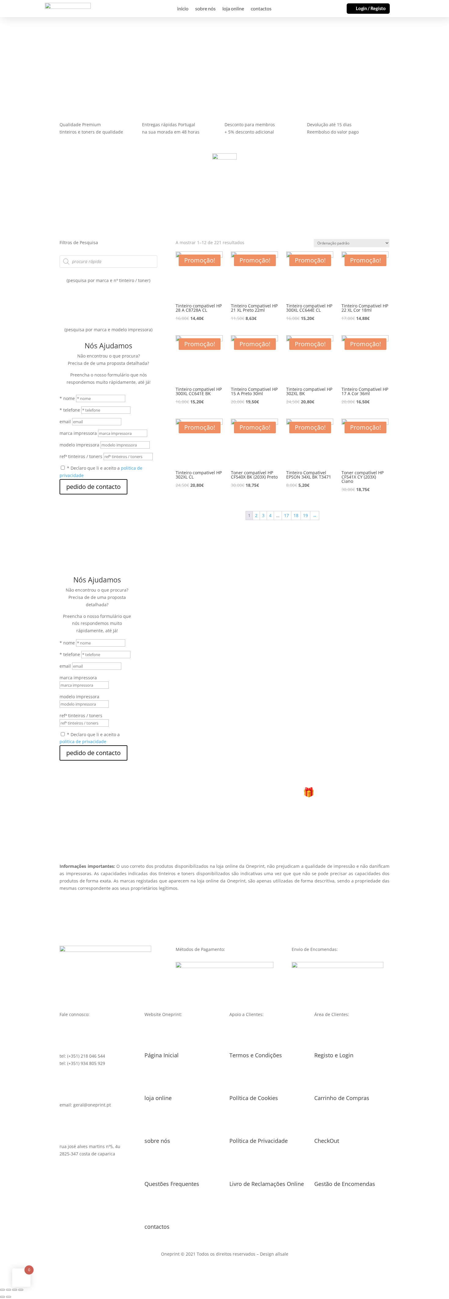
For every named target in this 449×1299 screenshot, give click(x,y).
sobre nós (205, 8)
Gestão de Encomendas (344, 1183)
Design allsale (274, 1254)
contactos (261, 8)
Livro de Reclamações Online (266, 1183)
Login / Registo (371, 8)
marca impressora (78, 433)
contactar (65, 62)
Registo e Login (333, 1055)
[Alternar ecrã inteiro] (14, 1290)
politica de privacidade (83, 741)
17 (286, 515)
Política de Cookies (253, 1098)
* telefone (70, 410)
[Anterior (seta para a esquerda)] (2, 1297)
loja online (233, 8)
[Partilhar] (8, 1290)
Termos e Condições (255, 1055)
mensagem (22, 62)
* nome (67, 398)
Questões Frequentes (171, 1183)
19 (305, 515)
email (65, 421)
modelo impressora (79, 445)
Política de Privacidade (258, 1140)
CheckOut (326, 1140)
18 (296, 515)
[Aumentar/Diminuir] (20, 1290)
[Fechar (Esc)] (2, 1290)
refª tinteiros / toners (81, 456)
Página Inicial (161, 1055)
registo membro (224, 828)
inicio (182, 8)
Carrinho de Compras (341, 1098)
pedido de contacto (93, 487)
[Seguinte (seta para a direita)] (8, 1297)
